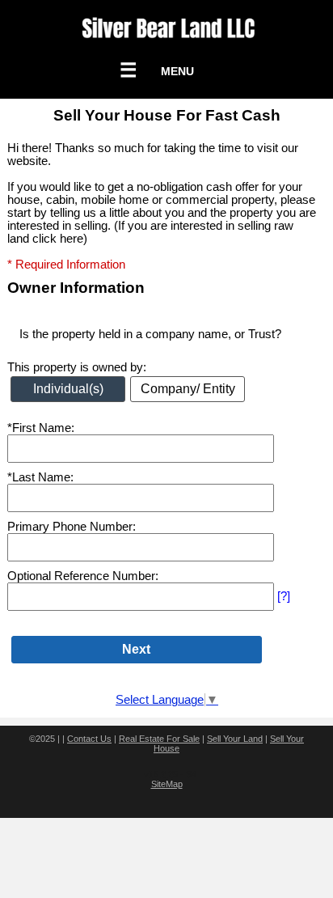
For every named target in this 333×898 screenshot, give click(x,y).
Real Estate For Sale (159, 738)
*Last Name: (40, 477)
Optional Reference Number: (82, 576)
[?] (283, 596)
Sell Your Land (235, 738)
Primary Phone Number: (71, 526)
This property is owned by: (76, 367)
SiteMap (167, 784)
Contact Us (89, 738)
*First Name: (40, 427)
